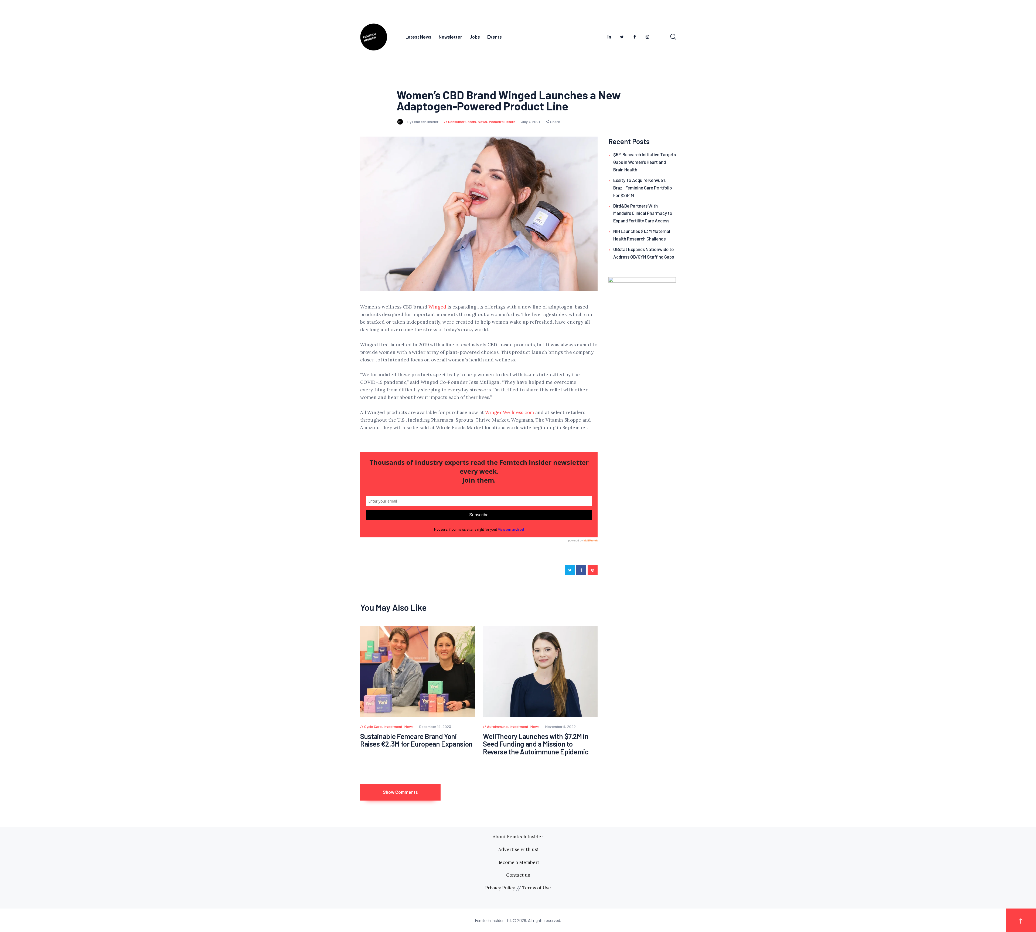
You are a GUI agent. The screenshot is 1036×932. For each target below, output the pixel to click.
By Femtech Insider (423, 121)
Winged (437, 307)
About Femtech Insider (518, 837)
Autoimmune (497, 726)
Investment (393, 726)
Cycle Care (373, 726)
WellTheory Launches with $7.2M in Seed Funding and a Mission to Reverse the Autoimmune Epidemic (536, 744)
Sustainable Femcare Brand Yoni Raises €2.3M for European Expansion (416, 740)
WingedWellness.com (509, 412)
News (482, 121)
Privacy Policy (500, 888)
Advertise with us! (518, 849)
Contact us (518, 875)
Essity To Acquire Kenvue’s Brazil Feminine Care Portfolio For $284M (642, 187)
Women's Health (502, 121)
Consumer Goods (462, 121)
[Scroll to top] (1021, 920)
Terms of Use (536, 888)
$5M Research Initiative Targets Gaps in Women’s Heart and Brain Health (644, 162)
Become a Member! (518, 862)
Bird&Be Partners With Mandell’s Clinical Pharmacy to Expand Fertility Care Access (642, 213)
